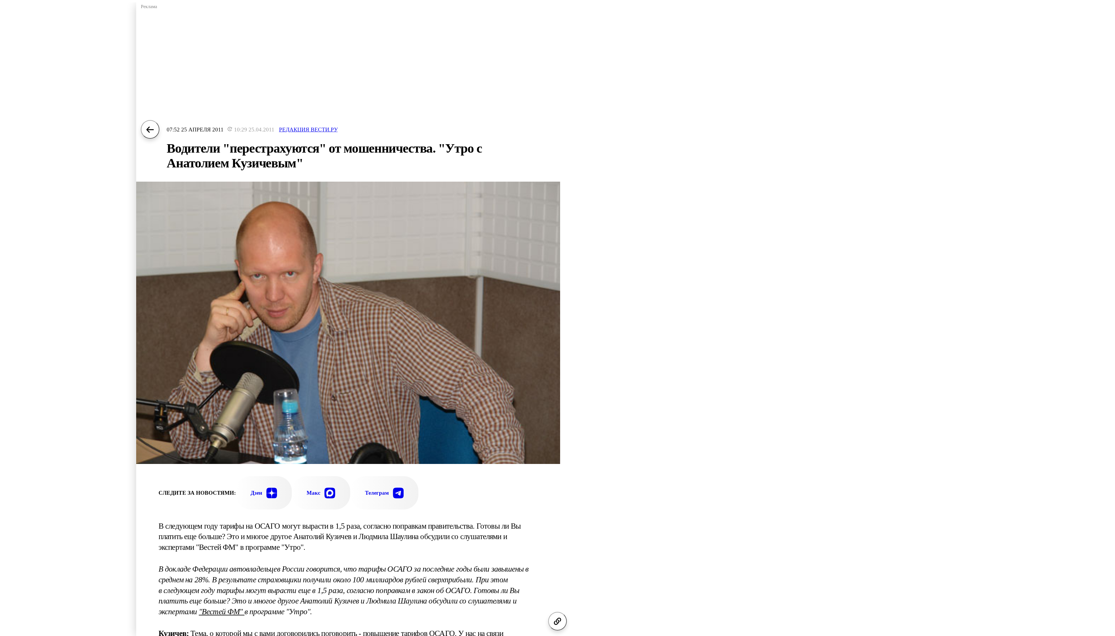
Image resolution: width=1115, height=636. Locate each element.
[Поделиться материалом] (557, 621)
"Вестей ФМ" (221, 611)
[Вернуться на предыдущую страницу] (150, 129)
